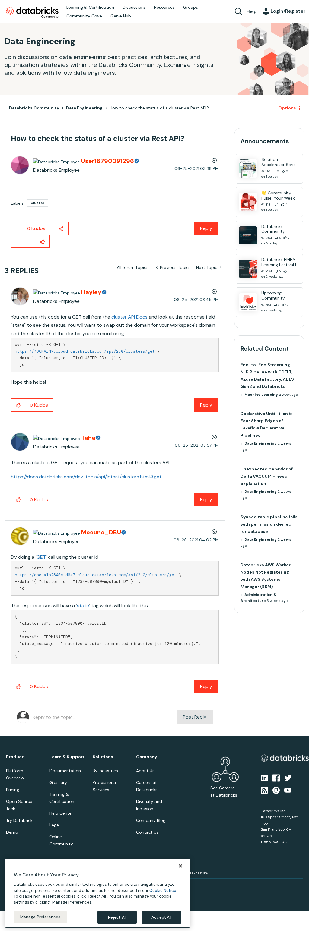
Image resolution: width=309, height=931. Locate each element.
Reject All (117, 917)
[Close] (180, 866)
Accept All (161, 917)
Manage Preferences (40, 917)
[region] (97, 893)
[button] (256, 449)
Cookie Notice (162, 890)
